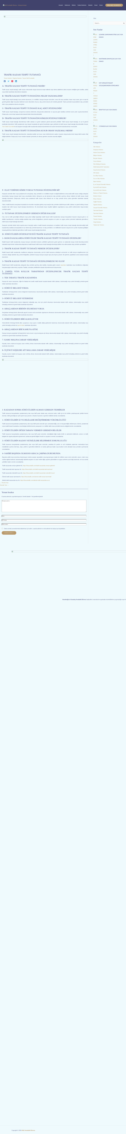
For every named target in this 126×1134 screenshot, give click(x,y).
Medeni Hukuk (97, 196)
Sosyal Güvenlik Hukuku (100, 207)
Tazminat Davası (98, 210)
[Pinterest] (12, 81)
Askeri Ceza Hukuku (99, 152)
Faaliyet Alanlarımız (82, 5)
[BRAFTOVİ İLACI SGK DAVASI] (95, 116)
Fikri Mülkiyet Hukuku (99, 164)
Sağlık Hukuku (97, 201)
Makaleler (90, 5)
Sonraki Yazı (4, 485)
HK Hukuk (96, 173)
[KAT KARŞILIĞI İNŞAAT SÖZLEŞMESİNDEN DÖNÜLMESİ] (95, 94)
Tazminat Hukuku (98, 213)
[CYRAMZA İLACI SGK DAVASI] (95, 132)
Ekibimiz (74, 5)
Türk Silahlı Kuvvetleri (8, 126)
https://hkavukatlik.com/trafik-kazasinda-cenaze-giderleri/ (39, 465)
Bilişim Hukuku (97, 155)
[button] (114, 5)
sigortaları (63, 265)
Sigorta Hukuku (17, 78)
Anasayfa (61, 5)
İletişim (101, 5)
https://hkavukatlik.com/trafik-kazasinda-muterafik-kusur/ (39, 473)
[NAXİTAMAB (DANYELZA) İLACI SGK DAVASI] (95, 69)
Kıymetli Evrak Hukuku (99, 187)
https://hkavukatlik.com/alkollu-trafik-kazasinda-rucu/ (35, 480)
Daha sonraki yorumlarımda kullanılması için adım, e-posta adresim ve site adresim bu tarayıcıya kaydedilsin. (34, 528)
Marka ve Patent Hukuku (100, 193)
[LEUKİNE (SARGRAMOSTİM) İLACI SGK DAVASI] (95, 44)
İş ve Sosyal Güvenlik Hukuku (101, 184)
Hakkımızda (67, 5)
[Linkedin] (16, 81)
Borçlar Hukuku (97, 158)
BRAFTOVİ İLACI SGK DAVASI (108, 109)
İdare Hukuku (97, 181)
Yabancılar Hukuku (98, 225)
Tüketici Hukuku (97, 219)
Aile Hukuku (96, 146)
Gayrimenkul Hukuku (99, 170)
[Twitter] (8, 81)
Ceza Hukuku (97, 161)
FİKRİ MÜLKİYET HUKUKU (101, 167)
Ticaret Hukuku (97, 216)
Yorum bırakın (8, 78)
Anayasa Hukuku (98, 149)
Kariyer (96, 5)
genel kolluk (21, 325)
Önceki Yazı (4, 482)
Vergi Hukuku (97, 222)
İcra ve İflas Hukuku (99, 178)
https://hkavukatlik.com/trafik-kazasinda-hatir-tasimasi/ (37, 469)
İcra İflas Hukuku (98, 175)
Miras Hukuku (97, 199)
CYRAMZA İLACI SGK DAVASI (108, 126)
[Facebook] (5, 81)
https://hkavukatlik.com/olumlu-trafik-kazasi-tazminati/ (36, 476)
